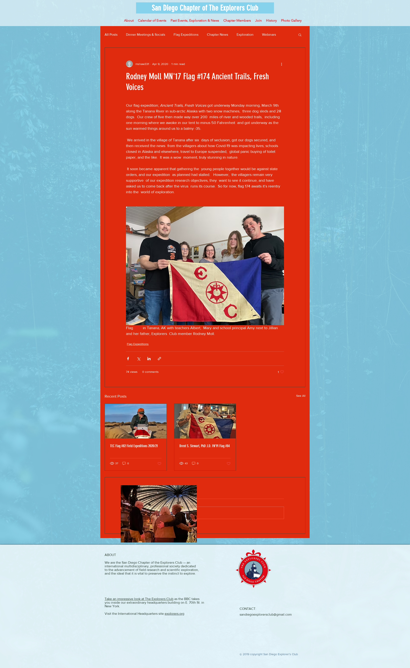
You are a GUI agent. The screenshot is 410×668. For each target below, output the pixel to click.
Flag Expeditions (186, 34)
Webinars (269, 34)
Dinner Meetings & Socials (145, 34)
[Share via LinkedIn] (149, 359)
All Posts (111, 34)
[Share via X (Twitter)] (138, 359)
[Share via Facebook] (128, 359)
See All (300, 395)
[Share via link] (159, 359)
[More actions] (281, 63)
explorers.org (174, 613)
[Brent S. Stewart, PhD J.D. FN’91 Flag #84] (205, 421)
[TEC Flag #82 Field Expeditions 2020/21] (136, 421)
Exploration (245, 34)
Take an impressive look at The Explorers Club (139, 599)
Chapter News (217, 34)
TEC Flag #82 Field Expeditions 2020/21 (134, 446)
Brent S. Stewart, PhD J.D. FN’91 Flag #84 (204, 446)
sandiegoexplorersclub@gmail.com (266, 614)
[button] (205, 7)
